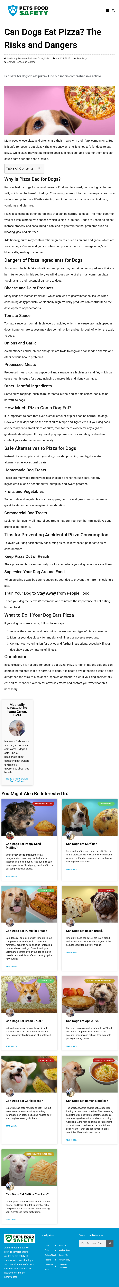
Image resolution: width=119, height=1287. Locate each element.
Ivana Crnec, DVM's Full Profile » (17, 780)
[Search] (109, 1243)
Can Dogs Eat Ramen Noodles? (87, 1101)
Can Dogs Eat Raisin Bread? (84, 931)
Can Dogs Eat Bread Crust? (24, 1021)
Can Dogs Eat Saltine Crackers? (27, 1194)
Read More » (11, 876)
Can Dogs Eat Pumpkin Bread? (26, 931)
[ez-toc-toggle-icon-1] (38, 167)
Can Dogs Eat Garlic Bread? (24, 1101)
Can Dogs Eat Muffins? (81, 844)
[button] (108, 10)
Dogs (85, 58)
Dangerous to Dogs (25, 62)
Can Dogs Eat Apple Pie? (82, 1021)
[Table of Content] (39, 168)
